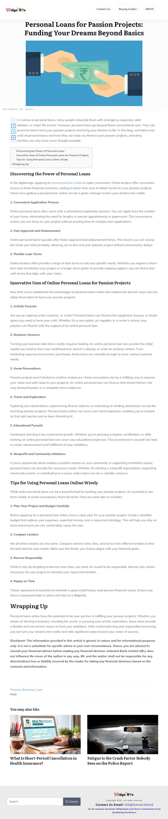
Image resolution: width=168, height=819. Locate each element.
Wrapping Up (20, 164)
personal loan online (69, 183)
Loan (39, 689)
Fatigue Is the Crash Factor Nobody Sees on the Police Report (122, 742)
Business (28, 689)
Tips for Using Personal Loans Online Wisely (42, 159)
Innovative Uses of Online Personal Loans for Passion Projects (52, 155)
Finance (15, 689)
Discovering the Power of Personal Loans (40, 151)
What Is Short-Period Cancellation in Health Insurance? (45, 742)
